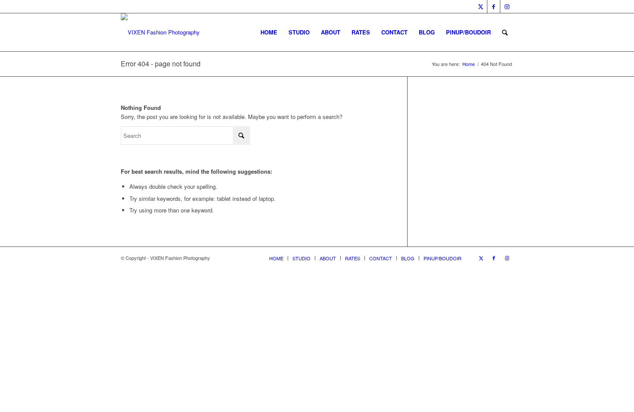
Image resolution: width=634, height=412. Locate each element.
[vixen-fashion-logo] (160, 32)
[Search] (504, 32)
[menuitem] (269, 32)
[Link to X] (480, 6)
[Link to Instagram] (506, 6)
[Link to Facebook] (493, 6)
